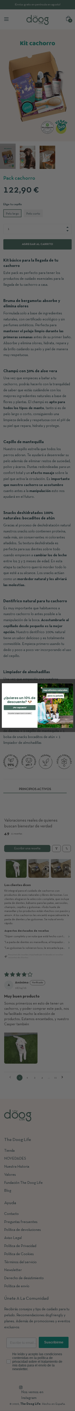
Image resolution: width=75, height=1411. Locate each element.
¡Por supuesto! (19, 707)
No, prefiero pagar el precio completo (19, 713)
